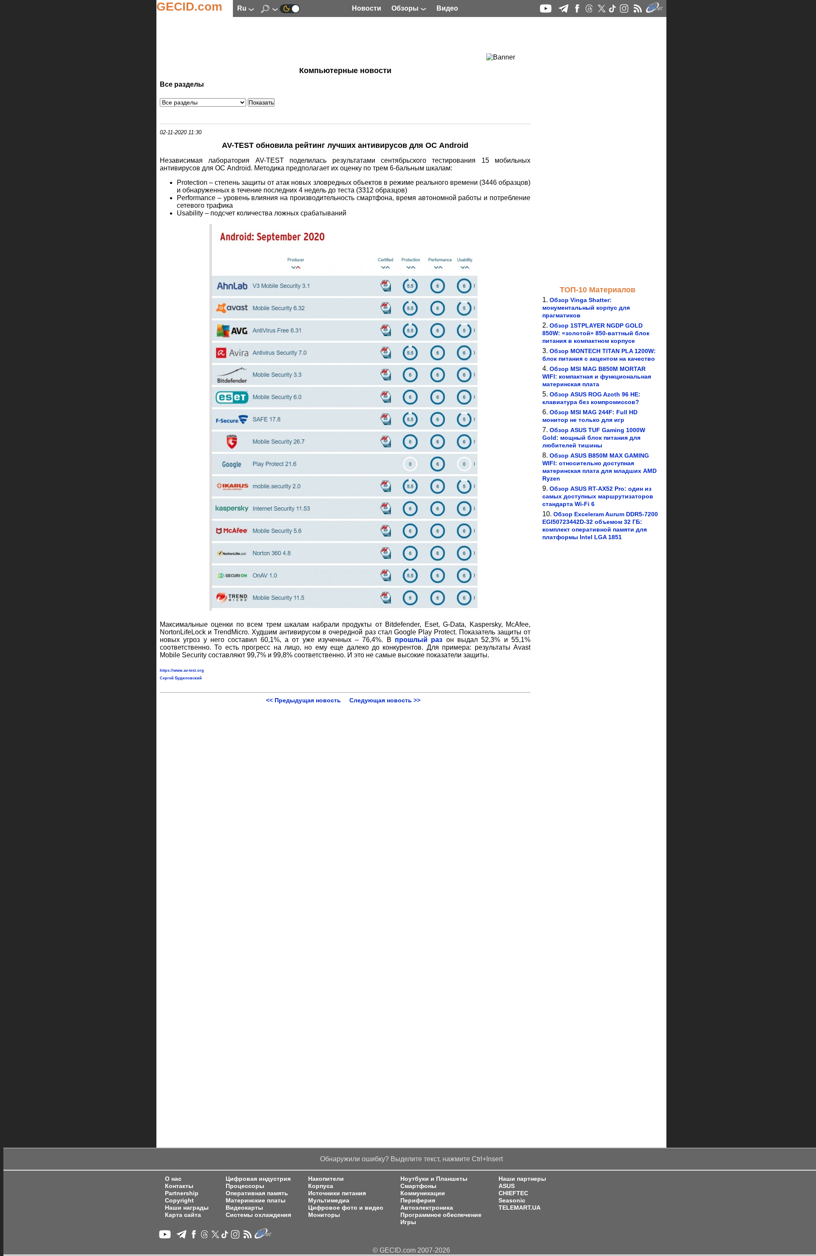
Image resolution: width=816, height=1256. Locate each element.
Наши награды (187, 1208)
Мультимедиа (328, 1200)
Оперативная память (257, 1193)
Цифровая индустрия (258, 1179)
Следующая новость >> (384, 700)
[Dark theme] (290, 8)
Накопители (326, 1179)
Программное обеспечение (441, 1215)
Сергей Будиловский (181, 678)
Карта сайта (183, 1215)
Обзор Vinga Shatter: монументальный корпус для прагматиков (586, 308)
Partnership (181, 1193)
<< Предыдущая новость (303, 700)
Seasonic (512, 1200)
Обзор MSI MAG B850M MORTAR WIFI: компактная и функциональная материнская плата (596, 376)
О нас (173, 1179)
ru (242, 8)
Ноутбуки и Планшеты (434, 1179)
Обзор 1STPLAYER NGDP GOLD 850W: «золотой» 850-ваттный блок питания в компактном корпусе (595, 333)
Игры (408, 1222)
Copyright (179, 1200)
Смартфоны (418, 1186)
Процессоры (245, 1186)
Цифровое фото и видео (345, 1208)
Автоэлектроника (426, 1208)
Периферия (417, 1200)
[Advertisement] (329, 40)
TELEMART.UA (520, 1208)
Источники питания (337, 1193)
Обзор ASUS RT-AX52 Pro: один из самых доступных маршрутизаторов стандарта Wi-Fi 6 (597, 496)
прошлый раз (418, 639)
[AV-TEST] (345, 610)
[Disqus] (345, 810)
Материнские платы (256, 1200)
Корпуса (320, 1186)
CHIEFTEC (513, 1193)
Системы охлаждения (258, 1215)
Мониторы (324, 1215)
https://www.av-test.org (182, 670)
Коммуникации (422, 1193)
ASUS (507, 1186)
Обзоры (405, 8)
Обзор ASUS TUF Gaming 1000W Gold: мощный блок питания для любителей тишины (593, 438)
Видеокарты (244, 1208)
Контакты (179, 1186)
